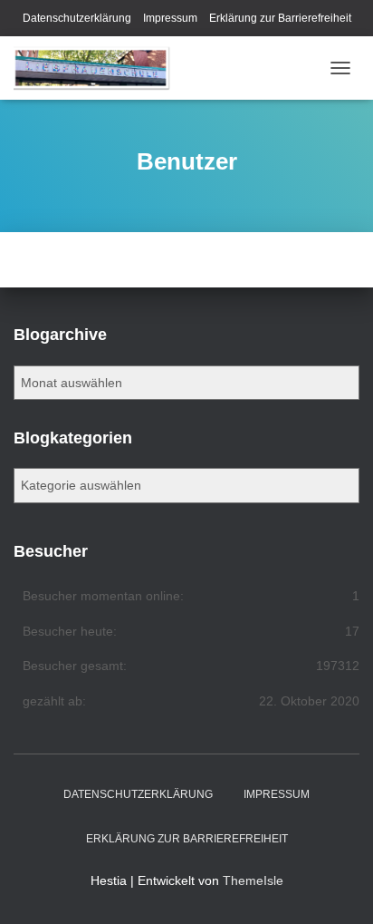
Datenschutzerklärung (77, 18)
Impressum (170, 18)
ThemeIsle (253, 880)
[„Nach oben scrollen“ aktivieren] (337, 887)
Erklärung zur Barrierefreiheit (280, 18)
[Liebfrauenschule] (99, 68)
